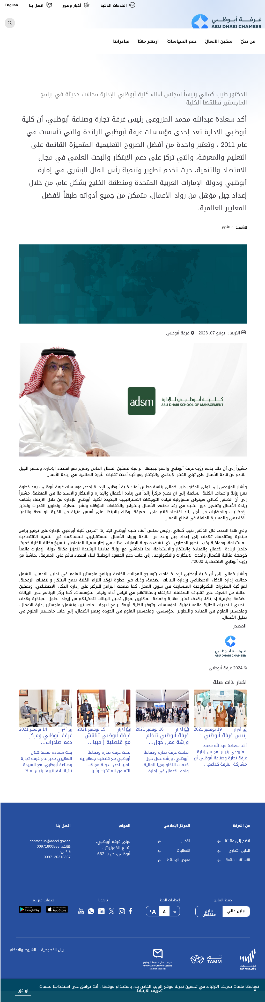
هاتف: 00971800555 (53, 846)
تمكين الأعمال (218, 41)
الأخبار (225, 227)
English (11, 5)
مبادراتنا (121, 41)
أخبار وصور (71, 5)
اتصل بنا (35, 5)
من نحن (247, 41)
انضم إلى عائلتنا (236, 841)
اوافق (22, 990)
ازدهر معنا (147, 41)
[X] (111, 911)
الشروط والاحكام (22, 950)
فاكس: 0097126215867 (56, 854)
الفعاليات (183, 851)
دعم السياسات (181, 41)
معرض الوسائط (178, 860)
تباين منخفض (208, 912)
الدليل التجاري (238, 851)
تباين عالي (236, 911)
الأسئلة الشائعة (237, 860)
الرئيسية (240, 227)
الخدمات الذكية (113, 5)
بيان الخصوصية (52, 950)
